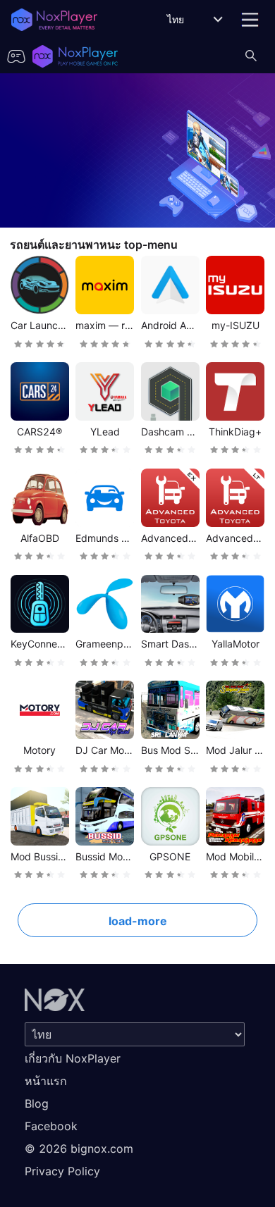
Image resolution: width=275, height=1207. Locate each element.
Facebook (51, 1126)
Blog (37, 1103)
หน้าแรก (46, 1081)
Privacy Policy (62, 1171)
